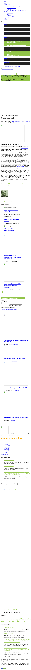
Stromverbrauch (20, 166)
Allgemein (6, 444)
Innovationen (7, 447)
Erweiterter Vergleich (5, 309)
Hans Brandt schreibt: (9, 466)
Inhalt (5, 18)
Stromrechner (7, 4)
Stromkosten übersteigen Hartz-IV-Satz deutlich (15, 387)
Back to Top (3, 668)
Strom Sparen (7, 448)
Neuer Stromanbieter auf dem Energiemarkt (14, 358)
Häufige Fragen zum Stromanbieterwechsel (16, 10)
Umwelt (5, 452)
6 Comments (14, 361)
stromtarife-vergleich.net (17, 121)
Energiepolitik (7, 445)
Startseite (3, 75)
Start (5, 3)
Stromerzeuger (7, 449)
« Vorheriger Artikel (5, 183)
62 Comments (14, 344)
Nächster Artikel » (26, 183)
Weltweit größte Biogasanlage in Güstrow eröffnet (16, 417)
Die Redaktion (10, 13)
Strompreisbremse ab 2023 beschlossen (13, 609)
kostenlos (19, 433)
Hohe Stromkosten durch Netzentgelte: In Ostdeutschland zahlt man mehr (12, 257)
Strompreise (5, 435)
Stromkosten (24, 148)
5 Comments (16, 390)
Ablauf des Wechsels (11, 8)
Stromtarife (8, 75)
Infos (5, 5)
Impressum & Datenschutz (13, 16)
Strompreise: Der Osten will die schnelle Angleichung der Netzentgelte (12, 285)
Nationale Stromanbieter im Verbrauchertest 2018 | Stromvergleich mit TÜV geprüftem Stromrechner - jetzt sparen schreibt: (16, 649)
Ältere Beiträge (4, 483)
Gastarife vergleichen (13, 309)
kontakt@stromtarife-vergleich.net (12, 66)
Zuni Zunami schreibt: (9, 460)
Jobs (8, 14)
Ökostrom (9, 9)
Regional (6, 19)
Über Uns (6, 11)
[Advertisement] (15, 97)
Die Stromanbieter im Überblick (14, 6)
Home (5, 1)
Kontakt (9, 15)
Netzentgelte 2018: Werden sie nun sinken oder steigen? (13, 229)
